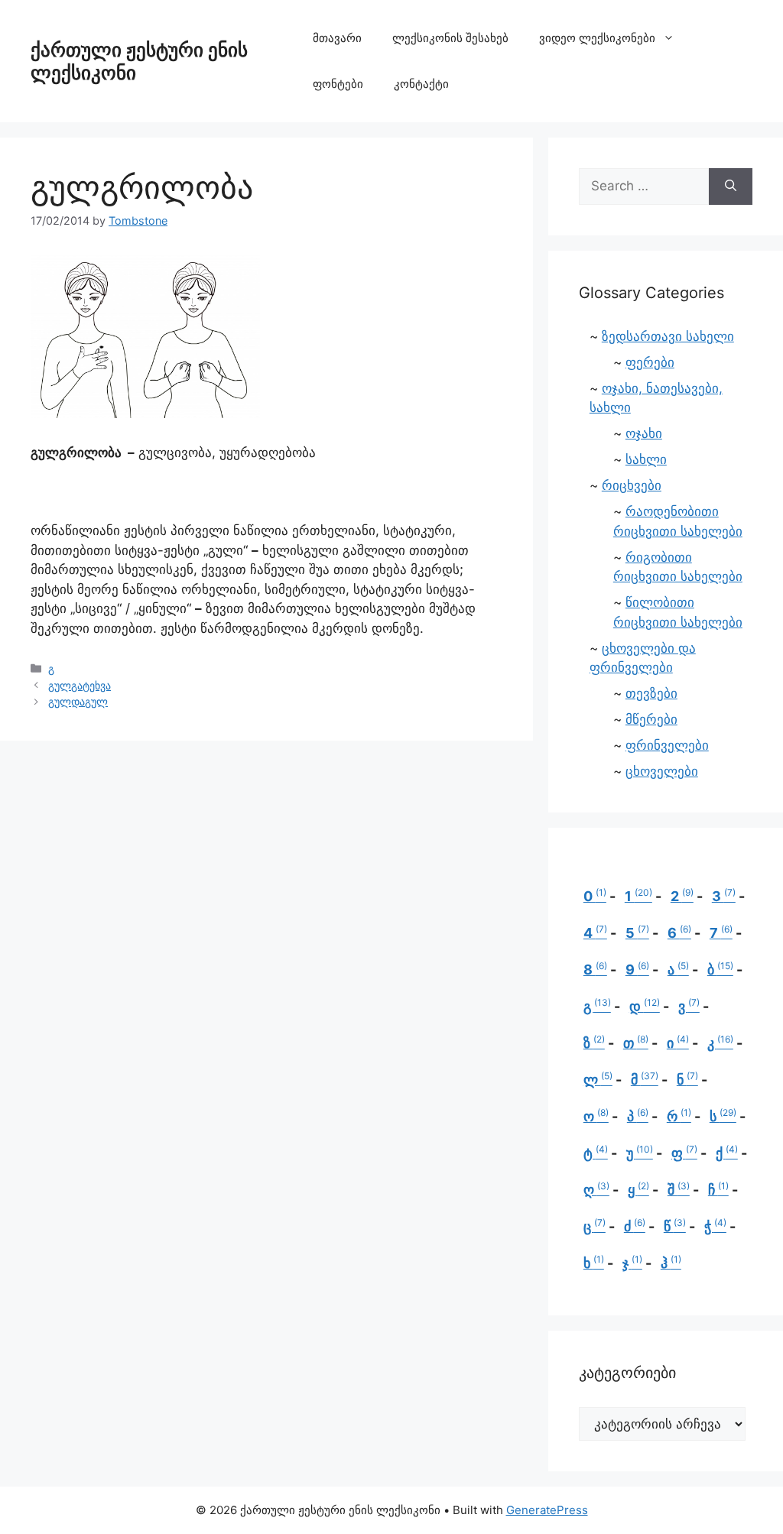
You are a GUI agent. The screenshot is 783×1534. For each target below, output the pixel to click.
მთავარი (337, 38)
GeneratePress (547, 1510)
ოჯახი (643, 433)
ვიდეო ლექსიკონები (597, 38)
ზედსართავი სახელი (668, 336)
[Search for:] (644, 186)
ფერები (649, 362)
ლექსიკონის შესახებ (450, 38)
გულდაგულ (78, 701)
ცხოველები (661, 771)
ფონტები (338, 83)
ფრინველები (667, 745)
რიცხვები (631, 485)
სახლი (646, 459)
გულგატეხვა (79, 685)
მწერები (651, 719)
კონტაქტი (421, 83)
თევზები (651, 693)
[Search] (730, 186)
